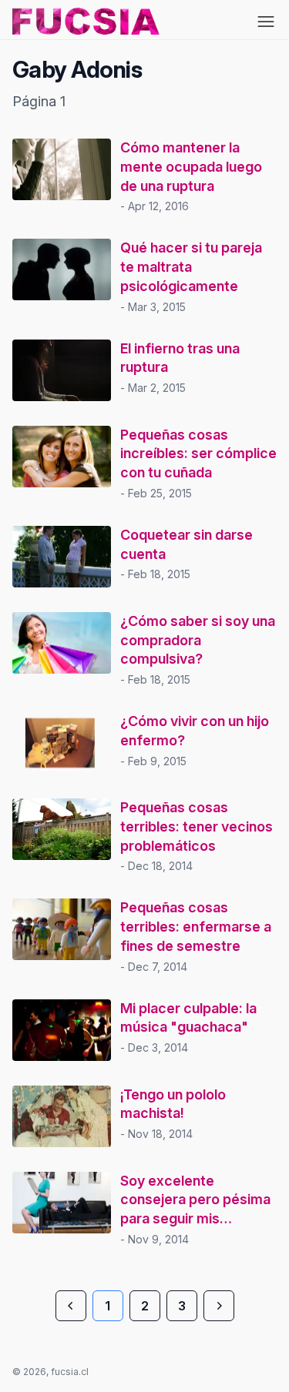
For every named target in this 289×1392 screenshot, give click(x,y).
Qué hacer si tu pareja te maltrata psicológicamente (191, 266)
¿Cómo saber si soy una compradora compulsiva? (197, 640)
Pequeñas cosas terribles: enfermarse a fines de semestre (195, 926)
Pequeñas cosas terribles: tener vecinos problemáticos (196, 826)
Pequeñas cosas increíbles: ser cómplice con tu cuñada (198, 454)
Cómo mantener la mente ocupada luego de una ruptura (191, 166)
